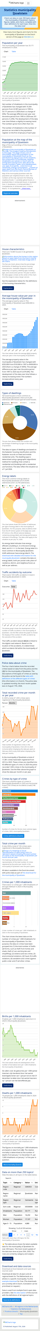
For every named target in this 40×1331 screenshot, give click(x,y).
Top (21, 1314)
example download (9, 1281)
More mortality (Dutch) (12, 1164)
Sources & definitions (11, 1300)
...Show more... (26, 188)
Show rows (20, 1231)
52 (32, 1235)
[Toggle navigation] (28, 3)
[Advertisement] (20, 223)
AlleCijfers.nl (28, 37)
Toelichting (7, 384)
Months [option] (12, 703)
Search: (8, 1178)
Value (27, 1182)
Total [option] (13, 587)
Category (17, 1182)
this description (20, 1293)
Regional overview (10, 193)
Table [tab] (14, 51)
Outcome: (6, 587)
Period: (5, 703)
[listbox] (14, 586)
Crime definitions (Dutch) (13, 836)
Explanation (8, 288)
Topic (5, 1182)
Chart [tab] (6, 51)
